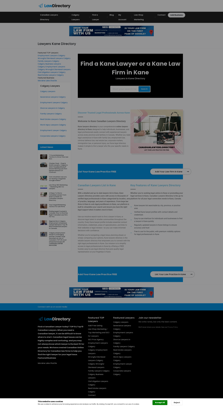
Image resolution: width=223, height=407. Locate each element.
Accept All (160, 402)
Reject (177, 402)
